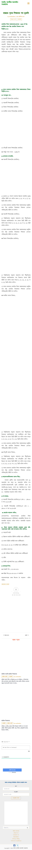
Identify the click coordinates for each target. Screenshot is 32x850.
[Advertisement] (16, 71)
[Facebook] (14, 845)
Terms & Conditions (16, 841)
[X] (17, 845)
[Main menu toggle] (28, 3)
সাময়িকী (19, 19)
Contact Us (16, 835)
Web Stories (16, 831)
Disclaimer (16, 837)
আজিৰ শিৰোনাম (6, 721)
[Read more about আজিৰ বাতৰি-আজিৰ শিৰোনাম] (16, 657)
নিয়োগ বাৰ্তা (13, 19)
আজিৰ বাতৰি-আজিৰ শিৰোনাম (9, 674)
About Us (16, 833)
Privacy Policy (16, 839)
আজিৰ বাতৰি (4, 676)
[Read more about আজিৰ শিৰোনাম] (16, 704)
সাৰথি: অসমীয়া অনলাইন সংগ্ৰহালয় (10, 3)
